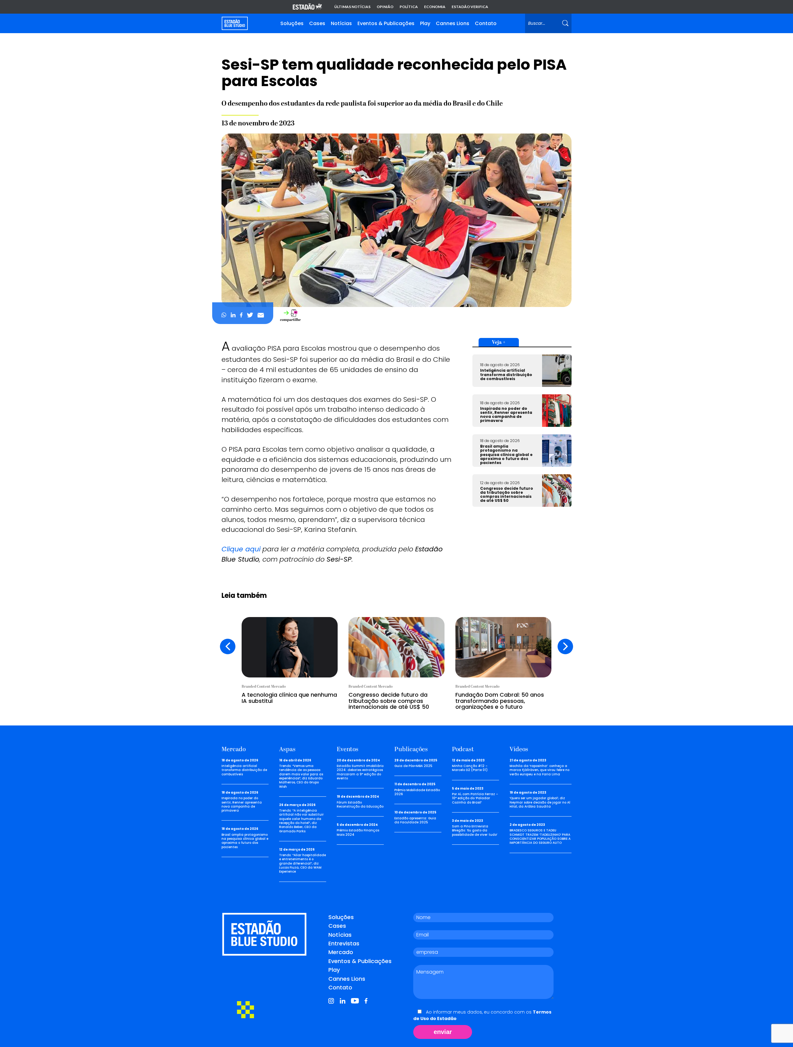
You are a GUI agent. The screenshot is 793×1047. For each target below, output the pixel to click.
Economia (434, 7)
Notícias (341, 23)
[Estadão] (307, 7)
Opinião (385, 7)
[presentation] (227, 646)
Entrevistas (343, 943)
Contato (486, 23)
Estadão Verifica (470, 7)
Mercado (340, 952)
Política (409, 7)
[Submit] (565, 23)
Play (425, 23)
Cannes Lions (452, 23)
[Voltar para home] (234, 23)
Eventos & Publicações (385, 23)
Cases (317, 23)
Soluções (292, 23)
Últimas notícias (352, 7)
